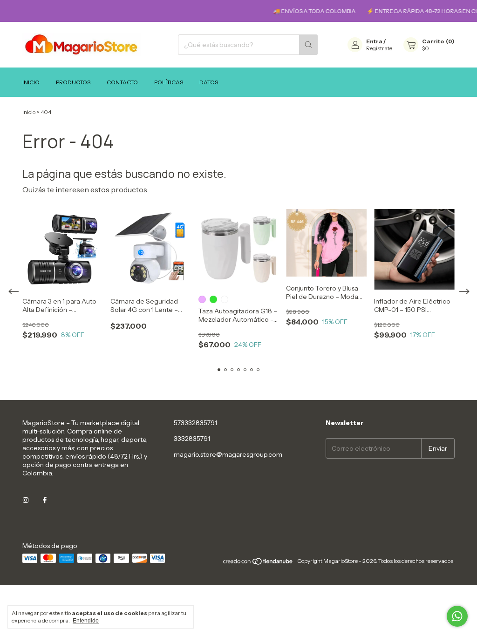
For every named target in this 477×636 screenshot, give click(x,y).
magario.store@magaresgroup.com (228, 454)
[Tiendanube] (258, 563)
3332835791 (192, 438)
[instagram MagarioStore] (25, 500)
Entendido (86, 620)
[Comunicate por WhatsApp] (457, 616)
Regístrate (379, 48)
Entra (374, 41)
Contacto (122, 82)
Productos (73, 82)
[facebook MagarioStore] (44, 500)
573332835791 (195, 423)
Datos (208, 82)
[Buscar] (308, 44)
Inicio (31, 82)
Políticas (168, 82)
